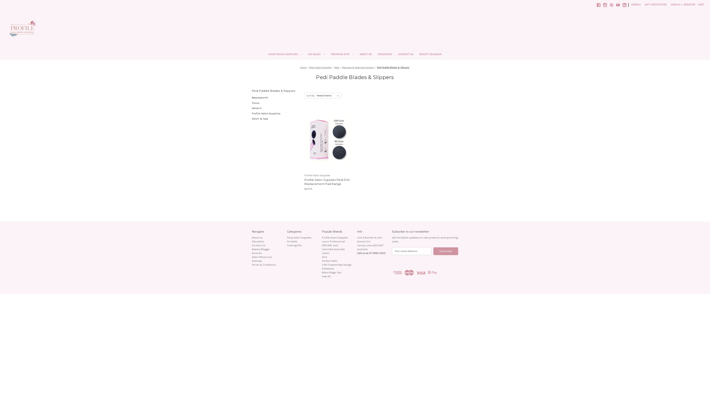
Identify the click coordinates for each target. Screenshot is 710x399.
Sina (324, 257)
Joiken (325, 253)
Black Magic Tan (331, 272)
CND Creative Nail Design (337, 264)
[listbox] (328, 95)
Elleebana (328, 268)
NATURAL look (330, 245)
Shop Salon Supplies (283, 54)
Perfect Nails (329, 260)
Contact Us (405, 54)
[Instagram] (605, 5)
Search (636, 4)
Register (689, 4)
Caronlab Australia (333, 249)
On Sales (314, 54)
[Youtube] (618, 5)
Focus (255, 103)
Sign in (675, 4)
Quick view (325, 133)
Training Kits (340, 54)
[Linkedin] (624, 5)
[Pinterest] (611, 5)
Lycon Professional (333, 241)
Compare (327, 139)
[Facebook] (599, 5)
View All (326, 276)
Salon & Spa (260, 118)
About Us (366, 54)
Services (257, 253)
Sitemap (257, 260)
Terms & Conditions (264, 264)
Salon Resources (262, 257)
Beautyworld (260, 97)
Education (385, 54)
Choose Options (329, 146)
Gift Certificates (656, 4)
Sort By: (311, 95)
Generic (257, 108)
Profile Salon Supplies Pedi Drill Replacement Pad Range (326, 182)
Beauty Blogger (430, 54)
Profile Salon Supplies (266, 113)
